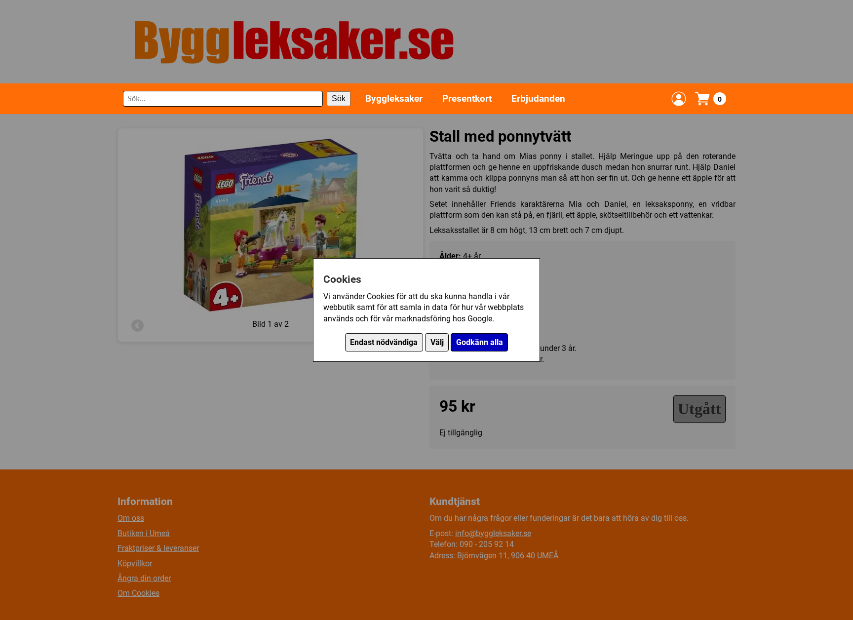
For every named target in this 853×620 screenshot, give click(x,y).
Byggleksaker (394, 98)
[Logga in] (679, 99)
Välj (437, 342)
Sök (339, 98)
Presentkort (467, 98)
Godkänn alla (479, 342)
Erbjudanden (538, 98)
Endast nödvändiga (384, 342)
